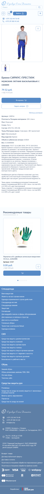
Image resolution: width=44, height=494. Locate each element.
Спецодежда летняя (9, 302)
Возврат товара (7, 453)
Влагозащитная (7, 294)
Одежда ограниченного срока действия (17, 299)
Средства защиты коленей (12, 342)
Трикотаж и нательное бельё (13, 326)
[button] (18, 280)
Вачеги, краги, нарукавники (12, 396)
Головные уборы (8, 323)
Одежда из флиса (8, 329)
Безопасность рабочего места (13, 359)
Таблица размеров (35, 113)
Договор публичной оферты (12, 456)
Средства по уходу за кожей (13, 402)
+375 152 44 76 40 (12, 18)
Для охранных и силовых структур (15, 317)
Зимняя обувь (7, 369)
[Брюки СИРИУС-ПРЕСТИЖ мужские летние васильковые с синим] (22, 43)
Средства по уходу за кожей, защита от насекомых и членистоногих (21, 392)
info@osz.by (10, 422)
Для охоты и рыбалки (10, 320)
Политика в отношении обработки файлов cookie (19, 466)
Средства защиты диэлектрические (16, 339)
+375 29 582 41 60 (12, 21)
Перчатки (5, 399)
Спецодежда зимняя (9, 305)
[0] (3, 13)
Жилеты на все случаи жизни (13, 297)
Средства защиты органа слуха (14, 345)
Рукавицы (6, 388)
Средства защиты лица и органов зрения (17, 351)
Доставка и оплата (8, 459)
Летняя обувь (7, 375)
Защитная (5, 308)
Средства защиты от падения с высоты (17, 353)
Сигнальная (6, 311)
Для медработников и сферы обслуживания (19, 314)
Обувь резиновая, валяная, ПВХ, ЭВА (15, 372)
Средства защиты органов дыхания (15, 356)
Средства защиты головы (12, 348)
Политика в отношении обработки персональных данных (22, 463)
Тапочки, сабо (7, 378)
